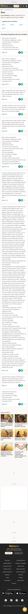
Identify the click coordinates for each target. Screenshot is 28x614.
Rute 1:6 (4, 385)
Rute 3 (21, 25)
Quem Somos (20, 580)
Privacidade (7, 580)
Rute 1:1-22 (5, 370)
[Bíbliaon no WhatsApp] (6, 600)
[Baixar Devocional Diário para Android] (7, 593)
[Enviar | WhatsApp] (22, 52)
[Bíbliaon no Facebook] (22, 600)
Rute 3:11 (4, 99)
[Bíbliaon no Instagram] (17, 600)
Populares (7, 574)
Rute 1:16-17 (5, 84)
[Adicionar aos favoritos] (25, 52)
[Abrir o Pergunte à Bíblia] (25, 609)
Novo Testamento (20, 572)
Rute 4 (3, 28)
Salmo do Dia (20, 566)
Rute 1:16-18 (5, 166)
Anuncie (14, 583)
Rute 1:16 (4, 52)
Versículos (7, 560)
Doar (16, 6)
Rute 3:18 (4, 131)
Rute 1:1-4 (4, 200)
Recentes (20, 574)
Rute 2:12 (4, 114)
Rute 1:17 (4, 404)
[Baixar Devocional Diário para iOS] (21, 593)
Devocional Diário (20, 569)
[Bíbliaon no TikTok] (11, 600)
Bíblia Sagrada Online (6, 6)
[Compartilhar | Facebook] (19, 52)
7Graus (10, 605)
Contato (21, 577)
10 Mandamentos (20, 560)
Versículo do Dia (7, 566)
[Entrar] (21, 6)
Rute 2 (12, 25)
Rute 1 (3, 25)
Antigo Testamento (7, 572)
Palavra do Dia (7, 569)
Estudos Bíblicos (7, 563)
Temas (7, 577)
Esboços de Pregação (20, 563)
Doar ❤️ (9, 553)
